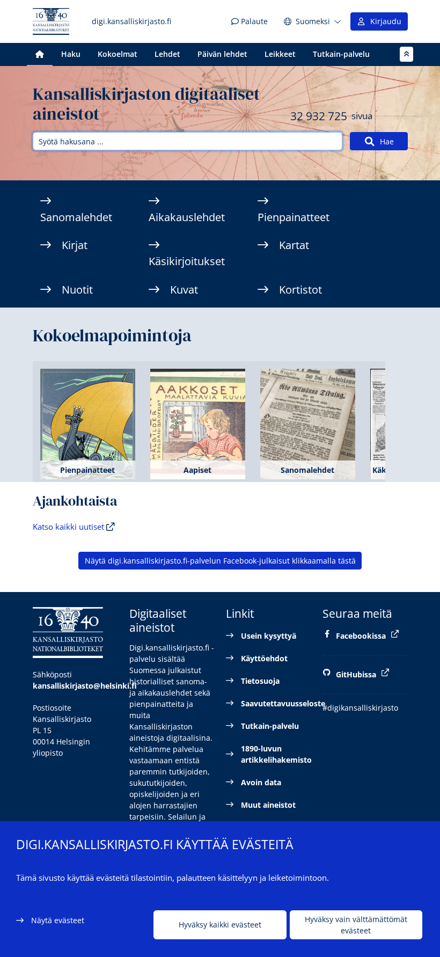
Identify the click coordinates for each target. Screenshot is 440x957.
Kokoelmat (117, 54)
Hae (385, 141)
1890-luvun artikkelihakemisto (276, 754)
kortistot (300, 289)
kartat (294, 245)
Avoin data (261, 782)
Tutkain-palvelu (341, 54)
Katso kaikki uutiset (69, 526)
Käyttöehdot (264, 658)
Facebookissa (361, 636)
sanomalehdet (76, 217)
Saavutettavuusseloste (276, 703)
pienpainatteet (293, 217)
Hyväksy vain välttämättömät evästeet (356, 925)
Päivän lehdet (222, 54)
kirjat (74, 245)
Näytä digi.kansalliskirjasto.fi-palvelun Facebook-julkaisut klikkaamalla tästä (220, 561)
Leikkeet (280, 54)
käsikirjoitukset (187, 261)
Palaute (253, 21)
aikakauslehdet (187, 217)
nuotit (77, 289)
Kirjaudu (383, 21)
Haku (70, 54)
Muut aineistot (268, 805)
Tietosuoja (260, 681)
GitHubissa (356, 674)
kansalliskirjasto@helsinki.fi (85, 686)
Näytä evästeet (57, 920)
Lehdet (167, 54)
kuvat (184, 289)
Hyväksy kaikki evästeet (220, 924)
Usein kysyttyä (268, 636)
